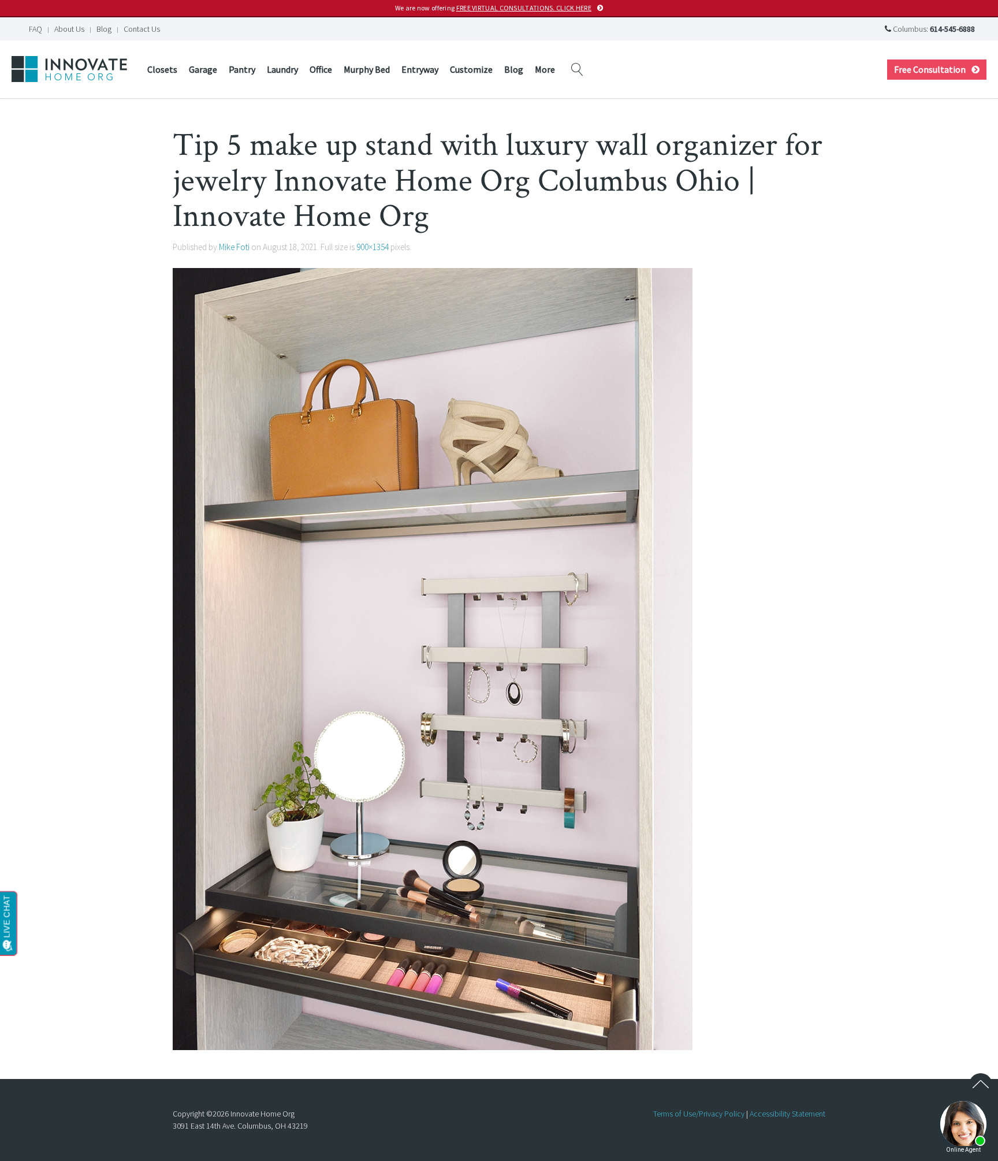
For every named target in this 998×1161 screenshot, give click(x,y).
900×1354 (372, 246)
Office (321, 69)
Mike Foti (234, 246)
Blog (103, 29)
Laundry (282, 69)
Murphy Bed (367, 69)
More (545, 69)
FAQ (35, 29)
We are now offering (493, 7)
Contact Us (142, 29)
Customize (471, 69)
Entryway (419, 69)
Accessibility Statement (787, 1113)
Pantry (242, 69)
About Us (69, 29)
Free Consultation (930, 69)
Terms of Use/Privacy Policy (698, 1113)
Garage (203, 69)
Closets (162, 69)
